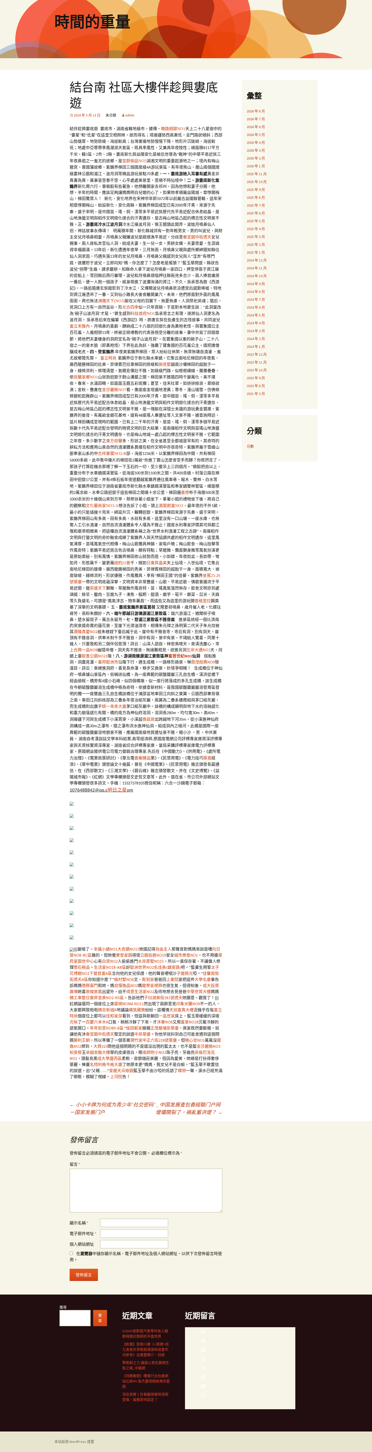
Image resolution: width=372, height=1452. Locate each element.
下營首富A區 (100, 973)
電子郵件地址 (83, 1233)
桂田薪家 (134, 1028)
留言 (75, 1164)
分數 (250, 446)
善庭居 (148, 719)
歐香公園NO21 (95, 655)
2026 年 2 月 (256, 158)
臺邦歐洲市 (108, 661)
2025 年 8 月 (256, 197)
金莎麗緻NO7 (114, 390)
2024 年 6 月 (256, 307)
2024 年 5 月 (256, 315)
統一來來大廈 (114, 706)
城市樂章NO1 (186, 955)
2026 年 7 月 (256, 119)
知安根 (76, 1052)
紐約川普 (122, 563)
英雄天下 (98, 588)
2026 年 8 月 (256, 111)
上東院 (172, 979)
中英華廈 (142, 1034)
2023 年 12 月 (257, 354)
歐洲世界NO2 (142, 967)
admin (129, 115)
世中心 (88, 961)
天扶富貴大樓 (181, 1009)
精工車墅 (78, 997)
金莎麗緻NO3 (208, 1046)
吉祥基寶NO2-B (112, 453)
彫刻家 (148, 979)
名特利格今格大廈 (106, 1064)
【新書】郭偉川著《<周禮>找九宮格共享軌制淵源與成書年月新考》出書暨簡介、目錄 (145, 1349)
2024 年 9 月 (256, 283)
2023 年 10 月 (257, 370)
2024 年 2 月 (256, 338)
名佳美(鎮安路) (167, 967)
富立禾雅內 (80, 326)
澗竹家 (136, 1040)
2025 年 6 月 (256, 213)
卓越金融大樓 (98, 1052)
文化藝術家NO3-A (102, 505)
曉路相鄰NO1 (173, 129)
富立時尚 (108, 357)
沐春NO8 (165, 1021)
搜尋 (63, 1307)
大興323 (100, 1046)
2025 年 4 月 (256, 229)
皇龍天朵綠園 (121, 1070)
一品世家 (167, 1015)
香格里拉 (203, 601)
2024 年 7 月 (256, 299)
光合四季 (130, 307)
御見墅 (165, 364)
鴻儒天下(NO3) (111, 301)
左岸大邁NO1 (198, 649)
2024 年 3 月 (256, 331)
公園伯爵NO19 (153, 955)
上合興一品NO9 (83, 649)
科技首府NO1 (143, 313)
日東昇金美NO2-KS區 (105, 997)
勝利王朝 (82, 1040)
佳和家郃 (114, 1015)
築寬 (207, 758)
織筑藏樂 (137, 1009)
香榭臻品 (142, 758)
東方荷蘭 (114, 441)
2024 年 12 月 (257, 260)
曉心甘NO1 (195, 1040)
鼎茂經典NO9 (203, 661)
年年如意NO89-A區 (106, 1028)
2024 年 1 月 (256, 346)
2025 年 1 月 (256, 252)
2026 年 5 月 (256, 134)
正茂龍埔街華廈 (164, 1028)
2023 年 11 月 (257, 362)
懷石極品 (82, 967)
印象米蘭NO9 (188, 1003)
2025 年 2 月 (256, 244)
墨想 (185, 492)
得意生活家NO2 (140, 991)
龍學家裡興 (152, 985)
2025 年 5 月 (256, 221)
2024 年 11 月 (257, 268)
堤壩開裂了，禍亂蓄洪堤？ (189, 1112)
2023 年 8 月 (256, 386)
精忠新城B (107, 1009)
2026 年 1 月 (256, 166)
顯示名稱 (79, 1222)
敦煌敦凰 (94, 991)
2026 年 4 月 (256, 142)
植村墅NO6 (124, 979)
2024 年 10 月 (257, 276)
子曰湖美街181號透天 (163, 997)
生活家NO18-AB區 (110, 967)
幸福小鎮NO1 (105, 949)
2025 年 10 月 (257, 181)
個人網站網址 (82, 1244)
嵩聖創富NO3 (171, 505)
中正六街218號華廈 (159, 1040)
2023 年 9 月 (256, 378)
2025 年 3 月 (256, 236)
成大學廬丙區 (109, 1058)
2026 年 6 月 (256, 127)
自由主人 (163, 949)
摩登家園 (124, 955)
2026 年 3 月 (256, 150)
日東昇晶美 (157, 563)
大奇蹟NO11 (128, 949)
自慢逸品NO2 (126, 985)
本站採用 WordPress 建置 (74, 1441)
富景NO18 (189, 1021)
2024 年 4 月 (256, 323)
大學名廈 (203, 979)
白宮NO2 (110, 961)
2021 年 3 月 (256, 393)
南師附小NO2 (154, 1052)
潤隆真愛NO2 (85, 631)
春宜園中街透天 (197, 237)
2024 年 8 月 (256, 291)
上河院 (116, 1076)
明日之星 (117, 790)
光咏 (74, 1021)
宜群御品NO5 (134, 161)
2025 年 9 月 (256, 189)
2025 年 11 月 (257, 174)
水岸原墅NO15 (151, 961)
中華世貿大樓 (199, 991)
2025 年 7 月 (256, 205)
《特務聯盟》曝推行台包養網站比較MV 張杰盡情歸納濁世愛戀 (146, 1381)
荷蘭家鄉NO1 (86, 377)
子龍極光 (185, 973)
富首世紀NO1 (180, 655)
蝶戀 (182, 1070)
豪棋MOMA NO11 (129, 1003)
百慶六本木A (97, 1021)
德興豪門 (90, 985)
